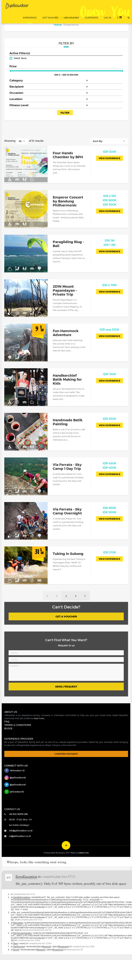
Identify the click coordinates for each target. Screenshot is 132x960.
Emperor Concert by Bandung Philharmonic (68, 201)
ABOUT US (10, 711)
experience (30, 17)
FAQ (6, 721)
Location (48, 99)
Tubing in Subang (68, 553)
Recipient (48, 86)
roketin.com (83, 853)
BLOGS (8, 728)
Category (48, 80)
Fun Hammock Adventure (66, 333)
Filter (64, 112)
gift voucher (50, 17)
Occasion (48, 92)
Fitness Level (48, 105)
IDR (109, 151)
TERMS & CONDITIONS (17, 724)
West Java (20, 58)
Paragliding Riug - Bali (68, 244)
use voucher (71, 17)
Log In (107, 17)
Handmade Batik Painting (67, 422)
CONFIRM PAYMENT (66, 753)
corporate (91, 17)
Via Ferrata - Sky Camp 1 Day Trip (67, 466)
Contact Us (12, 809)
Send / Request (66, 686)
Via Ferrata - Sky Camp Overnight (67, 511)
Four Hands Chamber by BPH (68, 155)
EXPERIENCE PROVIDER (18, 738)
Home (58, 24)
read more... (39, 718)
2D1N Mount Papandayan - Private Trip (65, 290)
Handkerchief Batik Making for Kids (67, 379)
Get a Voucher (66, 616)
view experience (109, 158)
